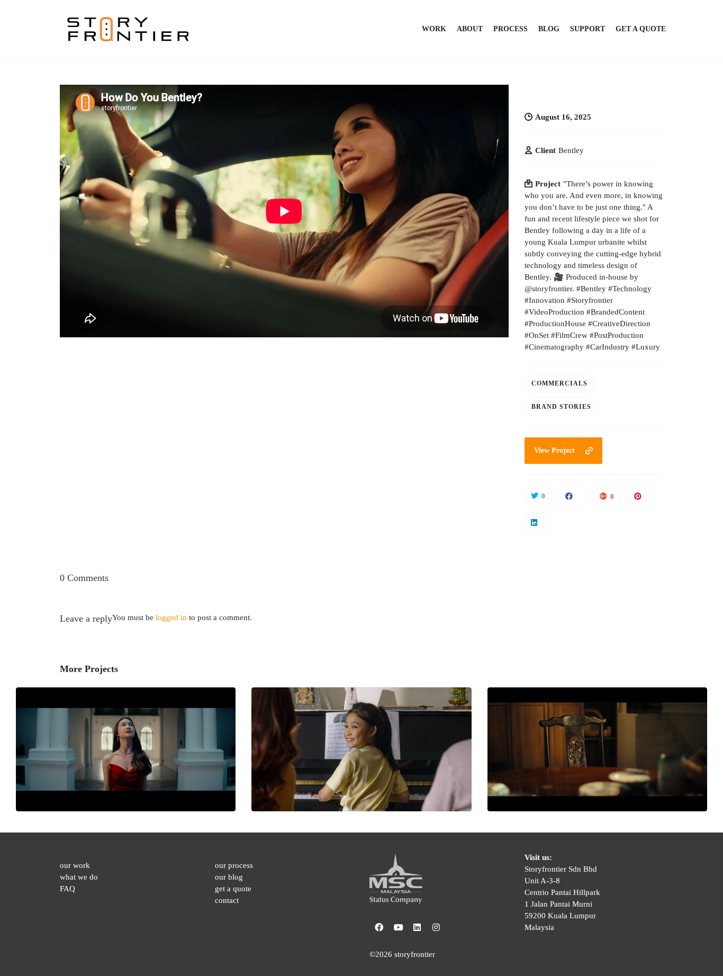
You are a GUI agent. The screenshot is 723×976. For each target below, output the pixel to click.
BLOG (548, 29)
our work (75, 865)
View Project (554, 450)
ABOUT (470, 29)
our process (234, 865)
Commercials (559, 383)
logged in (171, 617)
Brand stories (561, 406)
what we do (79, 877)
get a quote (233, 888)
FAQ (67, 888)
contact (227, 900)
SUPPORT (587, 29)
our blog (229, 877)
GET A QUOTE (641, 29)
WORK (434, 29)
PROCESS (510, 29)
